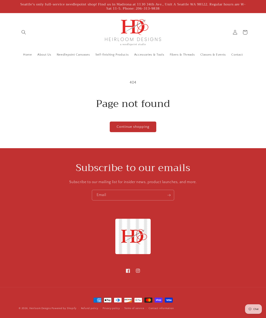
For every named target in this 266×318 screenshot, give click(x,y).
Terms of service (134, 308)
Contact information (161, 308)
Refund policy (89, 308)
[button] (24, 32)
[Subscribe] (169, 195)
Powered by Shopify (64, 308)
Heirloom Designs (40, 308)
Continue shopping (133, 127)
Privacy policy (111, 308)
